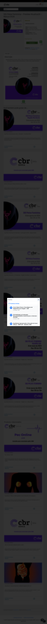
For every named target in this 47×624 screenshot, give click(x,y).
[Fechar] (38, 300)
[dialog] (23, 312)
